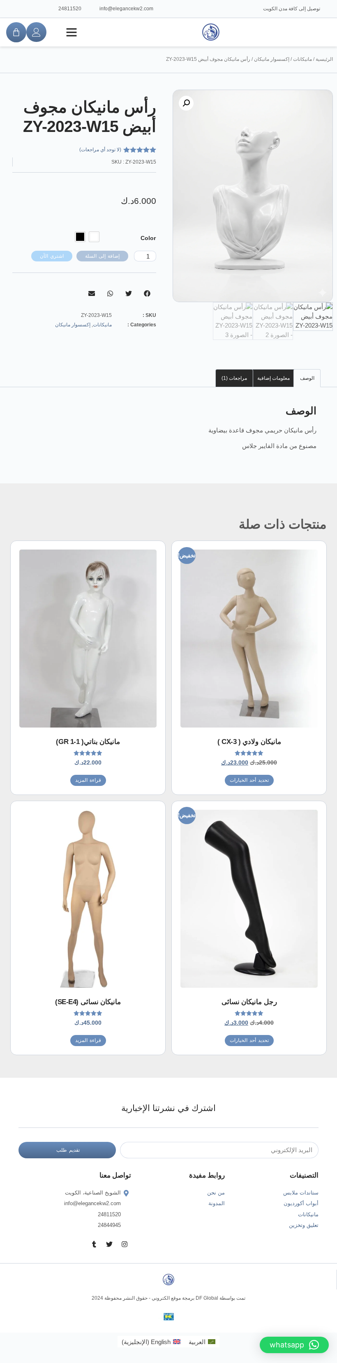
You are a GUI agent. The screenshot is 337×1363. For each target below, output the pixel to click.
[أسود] (80, 237)
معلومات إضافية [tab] (273, 378)
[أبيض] (94, 237)
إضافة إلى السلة (102, 256)
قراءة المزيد (88, 780)
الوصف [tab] (307, 378)
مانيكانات (302, 59)
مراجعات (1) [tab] (234, 378)
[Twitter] (109, 1244)
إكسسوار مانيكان (271, 59)
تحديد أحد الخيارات (249, 780)
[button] (71, 32)
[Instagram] (124, 1244)
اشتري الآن (52, 256)
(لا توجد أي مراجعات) (100, 149)
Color (148, 238)
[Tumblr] (94, 1244)
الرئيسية (324, 59)
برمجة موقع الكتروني (173, 1298)
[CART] (16, 32)
